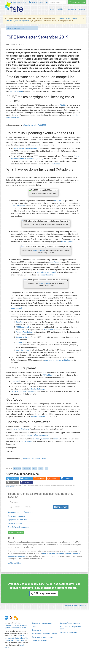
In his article (16, 381)
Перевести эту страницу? (69, 632)
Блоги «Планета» (15, 523)
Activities (60, 9)
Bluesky (27, 478)
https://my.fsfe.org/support (37, 435)
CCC (46, 468)
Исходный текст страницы (70, 623)
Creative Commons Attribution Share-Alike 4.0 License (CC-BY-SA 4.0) (16, 638)
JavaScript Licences (39, 640)
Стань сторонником (16, 532)
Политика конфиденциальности (44, 633)
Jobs (34, 626)
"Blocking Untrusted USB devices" (24, 391)
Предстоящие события (17, 520)
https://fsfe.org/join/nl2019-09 (34, 125)
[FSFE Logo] (14, 7)
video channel (16, 308)
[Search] (47, 2)
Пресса (82, 9)
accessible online (46, 275)
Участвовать (71, 9)
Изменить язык (37, 2)
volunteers (36, 439)
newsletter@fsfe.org (21, 429)
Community (26, 468)
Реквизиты (36, 630)
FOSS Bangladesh (22, 327)
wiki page (56, 164)
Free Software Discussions (18, 527)
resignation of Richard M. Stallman (57, 360)
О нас (52, 9)
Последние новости (16, 516)
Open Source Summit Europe (25, 149)
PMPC (41, 468)
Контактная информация (42, 623)
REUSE (62, 105)
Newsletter (17, 468)
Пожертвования (78, 2)
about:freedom (38, 250)
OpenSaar (19, 322)
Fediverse (13, 478)
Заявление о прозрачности (42, 637)
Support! (27, 482)
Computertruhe (21, 337)
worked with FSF (50, 330)
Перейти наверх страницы (76, 605)
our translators (26, 441)
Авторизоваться (19, 2)
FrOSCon (57, 201)
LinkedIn (67, 478)
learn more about (16, 91)
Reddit (54, 478)
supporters (45, 439)
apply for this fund (38, 417)
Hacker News (40, 478)
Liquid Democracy (23, 350)
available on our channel (46, 272)
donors (56, 439)
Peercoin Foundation (24, 332)
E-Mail (13, 482)
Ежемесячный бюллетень (18, 28)
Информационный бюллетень (20, 512)
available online (19, 206)
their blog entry (67, 242)
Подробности (13, 562)
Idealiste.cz (20, 342)
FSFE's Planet (48, 375)
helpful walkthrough (37, 389)
